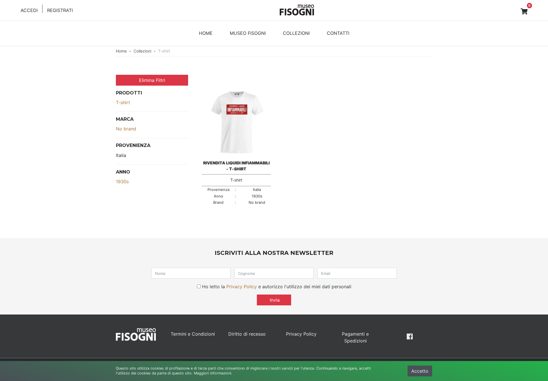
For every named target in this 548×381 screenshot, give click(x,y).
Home (121, 51)
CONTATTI (338, 33)
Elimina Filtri (152, 80)
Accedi (29, 10)
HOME (206, 33)
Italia (121, 155)
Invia (274, 300)
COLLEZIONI (296, 33)
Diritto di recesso (247, 334)
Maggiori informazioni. (213, 373)
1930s (122, 181)
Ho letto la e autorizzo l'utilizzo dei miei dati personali (276, 286)
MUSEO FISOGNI (248, 33)
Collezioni (142, 51)
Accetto (419, 371)
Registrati (60, 10)
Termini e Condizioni (193, 334)
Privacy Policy (241, 286)
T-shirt (123, 102)
